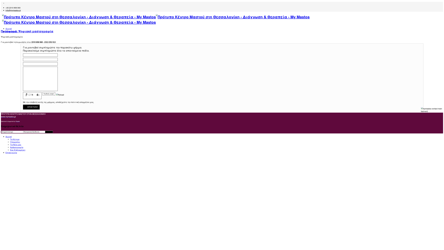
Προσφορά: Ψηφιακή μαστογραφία (27, 31)
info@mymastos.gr (13, 10)
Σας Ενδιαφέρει (17, 150)
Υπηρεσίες (15, 142)
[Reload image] (60, 94)
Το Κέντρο (14, 139)
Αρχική (9, 28)
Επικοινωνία (11, 152)
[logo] (222, 19)
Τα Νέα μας (15, 144)
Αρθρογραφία (16, 147)
